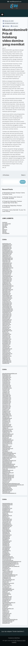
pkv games (15, 26)
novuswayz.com (6, 408)
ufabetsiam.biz (6, 532)
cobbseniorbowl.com (7, 572)
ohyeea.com (5, 609)
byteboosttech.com (7, 519)
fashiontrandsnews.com (8, 557)
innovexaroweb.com (7, 298)
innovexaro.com (6, 318)
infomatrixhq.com (6, 275)
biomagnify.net (6, 623)
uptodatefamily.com (7, 605)
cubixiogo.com (5, 347)
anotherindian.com (6, 613)
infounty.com (5, 582)
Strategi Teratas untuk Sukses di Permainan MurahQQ (12, 197)
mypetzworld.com (6, 580)
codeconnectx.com (7, 270)
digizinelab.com (6, 292)
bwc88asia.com (6, 584)
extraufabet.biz (6, 538)
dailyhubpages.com (7, 461)
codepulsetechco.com (7, 267)
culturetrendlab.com (7, 441)
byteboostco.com (6, 283)
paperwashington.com (7, 470)
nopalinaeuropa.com (7, 621)
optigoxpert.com (6, 407)
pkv (3, 228)
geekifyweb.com (6, 255)
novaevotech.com (6, 277)
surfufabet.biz (5, 543)
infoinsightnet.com (6, 264)
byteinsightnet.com (7, 266)
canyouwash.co (6, 507)
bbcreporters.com (6, 559)
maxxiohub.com (6, 394)
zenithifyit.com (5, 392)
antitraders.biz (5, 567)
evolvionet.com (6, 380)
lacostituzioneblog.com (8, 608)
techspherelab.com (7, 304)
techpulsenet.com (6, 288)
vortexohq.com (6, 432)
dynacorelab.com (6, 386)
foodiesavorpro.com (7, 431)
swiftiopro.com (5, 417)
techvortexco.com (6, 254)
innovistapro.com (6, 413)
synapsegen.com (6, 342)
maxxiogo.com (5, 333)
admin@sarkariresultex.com (11, 23)
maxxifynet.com (6, 384)
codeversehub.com (7, 306)
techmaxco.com (6, 420)
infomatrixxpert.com (7, 271)
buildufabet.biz (6, 555)
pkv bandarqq (5, 233)
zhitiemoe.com (5, 611)
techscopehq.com (6, 316)
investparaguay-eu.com (8, 583)
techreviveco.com (6, 299)
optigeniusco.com (6, 397)
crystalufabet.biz (6, 550)
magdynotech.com (6, 314)
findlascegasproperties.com (9, 453)
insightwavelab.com (7, 435)
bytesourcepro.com (7, 302)
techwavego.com (6, 293)
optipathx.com (5, 325)
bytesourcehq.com (6, 265)
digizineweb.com (6, 269)
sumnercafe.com (6, 600)
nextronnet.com (6, 335)
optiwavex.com (6, 351)
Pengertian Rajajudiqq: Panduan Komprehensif (12, 206)
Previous (6, 175)
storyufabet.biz (6, 548)
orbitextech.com (6, 447)
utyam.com (5, 607)
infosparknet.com (6, 320)
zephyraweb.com (6, 395)
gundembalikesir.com (7, 511)
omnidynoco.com (6, 352)
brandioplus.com (6, 340)
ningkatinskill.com (6, 594)
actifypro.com (5, 409)
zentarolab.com (6, 357)
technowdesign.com (7, 573)
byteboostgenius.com (7, 310)
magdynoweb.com (6, 296)
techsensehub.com (7, 248)
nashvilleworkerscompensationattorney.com (13, 484)
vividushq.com (5, 345)
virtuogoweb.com (6, 521)
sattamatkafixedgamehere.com (10, 466)
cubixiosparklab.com (7, 276)
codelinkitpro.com (6, 246)
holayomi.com (5, 482)
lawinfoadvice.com (6, 597)
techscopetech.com (7, 295)
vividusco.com (5, 390)
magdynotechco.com (7, 252)
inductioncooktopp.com (8, 476)
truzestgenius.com (6, 287)
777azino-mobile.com (7, 571)
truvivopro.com (6, 389)
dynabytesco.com (6, 424)
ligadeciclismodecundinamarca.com (11, 483)
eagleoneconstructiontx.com (9, 457)
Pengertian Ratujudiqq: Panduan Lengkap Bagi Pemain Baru (12, 202)
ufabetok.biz (5, 551)
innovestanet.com (6, 329)
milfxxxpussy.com (6, 603)
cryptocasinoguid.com (7, 560)
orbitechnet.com (6, 349)
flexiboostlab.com (6, 414)
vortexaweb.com (6, 396)
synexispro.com (6, 481)
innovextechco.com (7, 278)
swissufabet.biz (6, 533)
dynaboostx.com (6, 411)
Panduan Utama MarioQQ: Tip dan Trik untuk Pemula (14, 210)
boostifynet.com (6, 403)
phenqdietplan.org (6, 599)
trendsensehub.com (7, 442)
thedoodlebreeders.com (8, 589)
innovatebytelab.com (7, 259)
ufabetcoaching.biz (7, 488)
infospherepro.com (6, 430)
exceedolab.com (6, 421)
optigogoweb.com (6, 360)
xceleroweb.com (6, 359)
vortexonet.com (6, 383)
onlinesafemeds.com (7, 525)
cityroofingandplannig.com (8, 576)
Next (23, 175)
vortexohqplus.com (7, 415)
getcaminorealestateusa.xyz (9, 493)
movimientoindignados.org (8, 602)
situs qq (4, 230)
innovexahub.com (6, 385)
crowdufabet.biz (6, 554)
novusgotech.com (6, 334)
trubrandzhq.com (6, 402)
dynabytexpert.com (7, 330)
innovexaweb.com (6, 339)
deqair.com (5, 591)
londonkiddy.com (6, 487)
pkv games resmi (6, 223)
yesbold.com (5, 514)
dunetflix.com (5, 601)
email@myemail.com (15, 1)
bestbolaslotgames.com (8, 465)
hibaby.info (5, 469)
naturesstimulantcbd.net (8, 620)
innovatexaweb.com (7, 250)
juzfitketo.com (5, 617)
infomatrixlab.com (6, 305)
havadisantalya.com (7, 508)
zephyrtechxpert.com (7, 289)
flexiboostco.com (6, 374)
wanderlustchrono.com (7, 440)
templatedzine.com (7, 596)
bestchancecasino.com (8, 472)
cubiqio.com (5, 427)
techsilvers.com (6, 592)
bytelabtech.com (6, 249)
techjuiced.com (6, 517)
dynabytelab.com (6, 379)
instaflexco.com (6, 412)
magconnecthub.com (7, 308)
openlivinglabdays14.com (8, 565)
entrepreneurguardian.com (8, 467)
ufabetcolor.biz (6, 537)
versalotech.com (6, 419)
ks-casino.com (5, 586)
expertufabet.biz (6, 530)
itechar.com (5, 513)
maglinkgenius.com (7, 279)
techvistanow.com (6, 273)
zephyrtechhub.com (7, 353)
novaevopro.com (6, 400)
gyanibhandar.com (6, 526)
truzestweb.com (6, 354)
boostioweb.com (6, 375)
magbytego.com (6, 261)
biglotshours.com (6, 522)
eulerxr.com (5, 444)
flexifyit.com (5, 331)
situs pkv (4, 232)
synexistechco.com (7, 388)
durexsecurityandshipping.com (9, 574)
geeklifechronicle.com (7, 429)
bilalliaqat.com (5, 473)
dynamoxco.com (6, 336)
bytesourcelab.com (7, 319)
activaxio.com (5, 423)
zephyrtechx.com (6, 406)
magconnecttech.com (7, 448)
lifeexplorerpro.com (7, 436)
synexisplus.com (6, 382)
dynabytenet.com (6, 301)
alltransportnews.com (7, 556)
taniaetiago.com (6, 615)
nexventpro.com (6, 405)
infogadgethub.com (7, 244)
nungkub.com (5, 612)
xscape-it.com (5, 569)
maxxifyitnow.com (6, 322)
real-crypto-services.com (8, 579)
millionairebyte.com (7, 490)
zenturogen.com (6, 337)
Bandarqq (6, 26)
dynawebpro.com (6, 341)
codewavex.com (6, 282)
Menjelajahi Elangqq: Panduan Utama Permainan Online (13, 193)
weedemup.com (6, 471)
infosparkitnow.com (7, 253)
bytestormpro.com (6, 438)
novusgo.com (5, 437)
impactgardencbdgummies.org (9, 619)
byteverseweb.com (7, 307)
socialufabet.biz (6, 542)
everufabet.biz (5, 553)
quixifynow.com (6, 323)
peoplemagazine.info (7, 504)
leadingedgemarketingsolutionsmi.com (11, 561)
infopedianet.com (6, 312)
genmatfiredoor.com (7, 452)
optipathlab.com (6, 378)
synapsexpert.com (6, 356)
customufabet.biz (6, 547)
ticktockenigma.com (7, 443)
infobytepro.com (6, 260)
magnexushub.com (7, 520)
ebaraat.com (5, 516)
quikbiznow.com (6, 358)
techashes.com (6, 505)
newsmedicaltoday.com (8, 477)
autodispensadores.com (8, 475)
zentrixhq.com (5, 328)
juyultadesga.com (6, 578)
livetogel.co (5, 450)
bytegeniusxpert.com (7, 258)
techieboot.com (6, 510)
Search (22, 181)
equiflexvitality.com (7, 458)
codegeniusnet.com (7, 263)
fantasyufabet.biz (6, 531)
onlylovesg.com (6, 459)
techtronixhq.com (6, 243)
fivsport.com (5, 595)
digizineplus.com (6, 317)
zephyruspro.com (6, 324)
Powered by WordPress (14, 637)
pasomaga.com (6, 618)
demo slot (4, 227)
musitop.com (5, 606)
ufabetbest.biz (5, 544)
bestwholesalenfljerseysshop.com (10, 563)
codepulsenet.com (6, 313)
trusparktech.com (6, 401)
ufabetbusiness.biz (7, 534)
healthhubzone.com (7, 515)
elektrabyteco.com (6, 284)
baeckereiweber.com (7, 503)
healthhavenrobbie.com (8, 454)
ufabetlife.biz (5, 539)
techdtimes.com (6, 509)
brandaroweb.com (6, 362)
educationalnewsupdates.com (9, 373)
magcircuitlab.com (6, 281)
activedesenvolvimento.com (9, 460)
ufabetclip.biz (5, 528)
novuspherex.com (6, 398)
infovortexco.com (6, 290)
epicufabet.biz (5, 549)
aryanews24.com (6, 568)
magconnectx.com (6, 479)
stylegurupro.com (6, 425)
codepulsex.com (6, 294)
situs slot (4, 226)
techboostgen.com (6, 247)
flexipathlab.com (6, 343)
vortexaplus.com (6, 346)
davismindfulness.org (7, 489)
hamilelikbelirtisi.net (7, 418)
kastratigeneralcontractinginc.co (10, 562)
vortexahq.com (6, 391)
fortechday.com (6, 491)
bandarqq (4, 222)
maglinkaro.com (6, 300)
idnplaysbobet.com (7, 463)
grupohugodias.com (7, 590)
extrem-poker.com (6, 585)
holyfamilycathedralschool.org (9, 485)
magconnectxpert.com (7, 285)
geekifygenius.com (7, 446)
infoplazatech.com (6, 256)
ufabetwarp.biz (6, 527)
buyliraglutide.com (6, 524)
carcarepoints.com (6, 588)
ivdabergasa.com (6, 577)
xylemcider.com (6, 614)
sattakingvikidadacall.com (8, 464)
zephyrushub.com (6, 377)
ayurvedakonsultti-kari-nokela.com (10, 566)
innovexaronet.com (7, 272)
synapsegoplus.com (7, 311)
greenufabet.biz (6, 536)
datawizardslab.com (7, 426)
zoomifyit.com (5, 363)
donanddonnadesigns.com (8, 455)
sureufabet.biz (5, 545)
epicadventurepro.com (7, 434)
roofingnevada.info (6, 478)
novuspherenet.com (7, 348)
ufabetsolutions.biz (7, 540)
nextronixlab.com (6, 327)
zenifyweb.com (6, 449)
